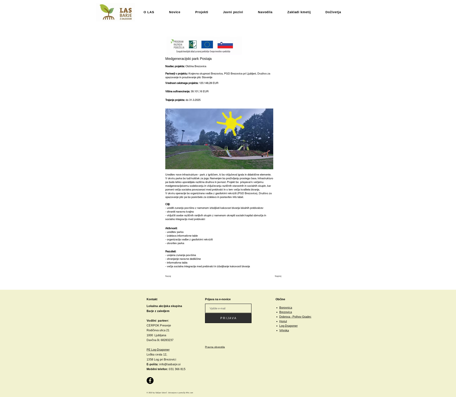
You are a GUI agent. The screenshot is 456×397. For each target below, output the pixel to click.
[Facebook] (150, 380)
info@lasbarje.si (170, 364)
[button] (215, 347)
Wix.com (190, 393)
